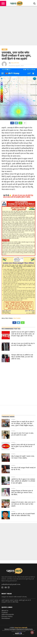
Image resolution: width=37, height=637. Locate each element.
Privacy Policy (7, 616)
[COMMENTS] (25, 122)
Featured (17, 318)
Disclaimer (6, 618)
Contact (5, 612)
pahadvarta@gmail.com (11, 584)
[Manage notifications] (32, 632)
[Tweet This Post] (16, 122)
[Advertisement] (18, 25)
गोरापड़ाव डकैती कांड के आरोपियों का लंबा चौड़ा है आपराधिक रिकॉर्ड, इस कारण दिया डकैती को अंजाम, (22, 357)
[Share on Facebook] (12, 122)
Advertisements (8, 614)
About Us (5, 610)
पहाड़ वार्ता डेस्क (15, 63)
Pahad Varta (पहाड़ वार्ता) (20, 627)
